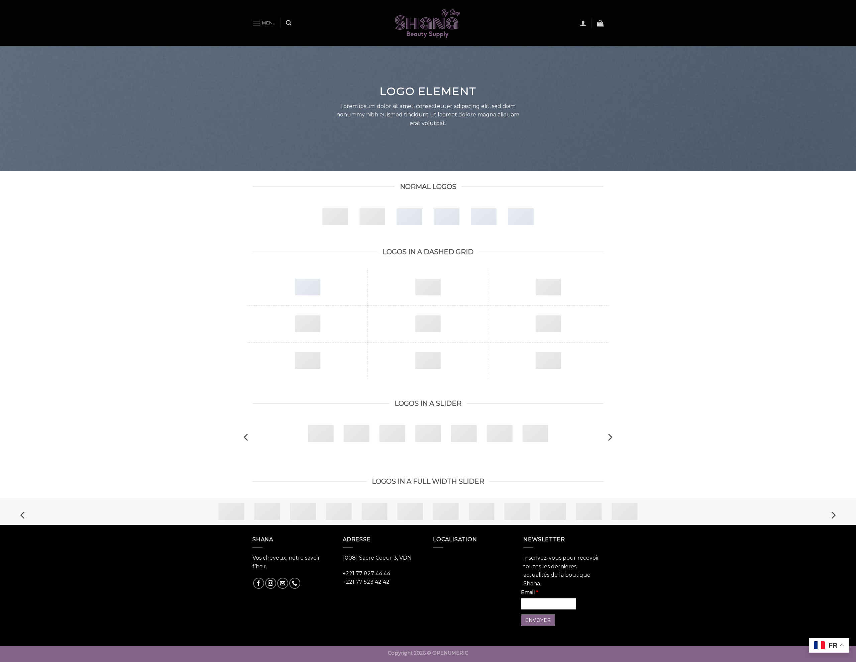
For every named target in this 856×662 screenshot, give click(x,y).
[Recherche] (288, 22)
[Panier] (600, 23)
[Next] (610, 437)
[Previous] (246, 437)
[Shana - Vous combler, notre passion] (428, 23)
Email (529, 592)
